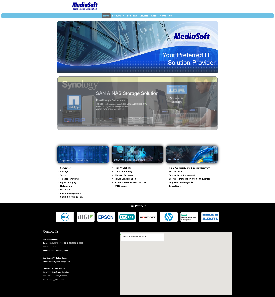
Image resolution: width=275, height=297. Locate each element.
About (154, 15)
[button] (60, 109)
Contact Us (166, 15)
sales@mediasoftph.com (58, 250)
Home (106, 15)
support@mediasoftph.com (59, 262)
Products (116, 15)
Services (144, 15)
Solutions (132, 15)
